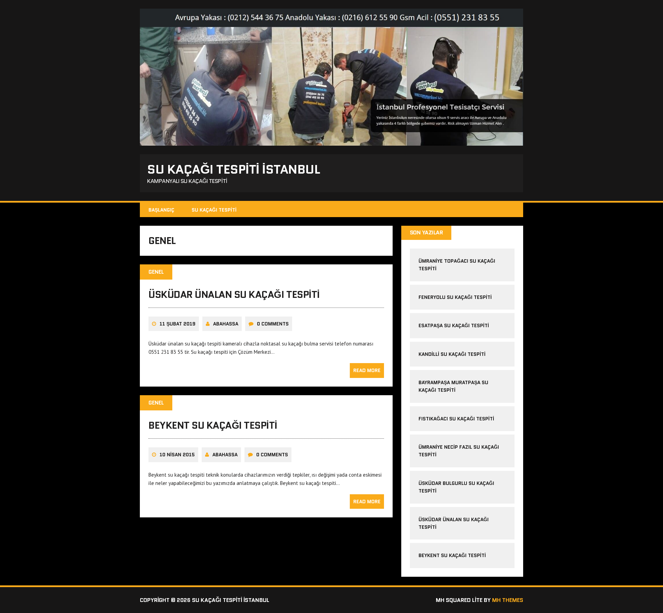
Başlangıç (161, 209)
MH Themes (507, 600)
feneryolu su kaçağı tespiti (455, 297)
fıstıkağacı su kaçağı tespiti (456, 418)
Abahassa (225, 323)
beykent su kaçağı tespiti (212, 425)
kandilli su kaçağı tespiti (452, 354)
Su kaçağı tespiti (214, 209)
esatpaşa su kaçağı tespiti (454, 325)
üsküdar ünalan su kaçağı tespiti (234, 294)
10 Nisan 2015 (177, 454)
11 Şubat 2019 (177, 323)
